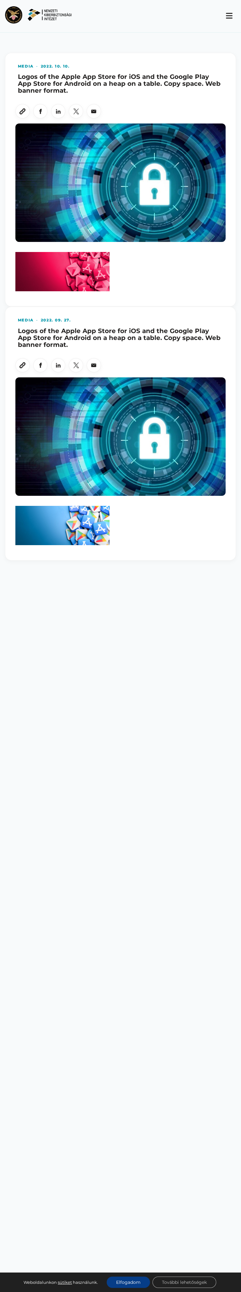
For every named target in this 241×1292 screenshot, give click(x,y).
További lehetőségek (184, 1282)
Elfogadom (128, 1282)
